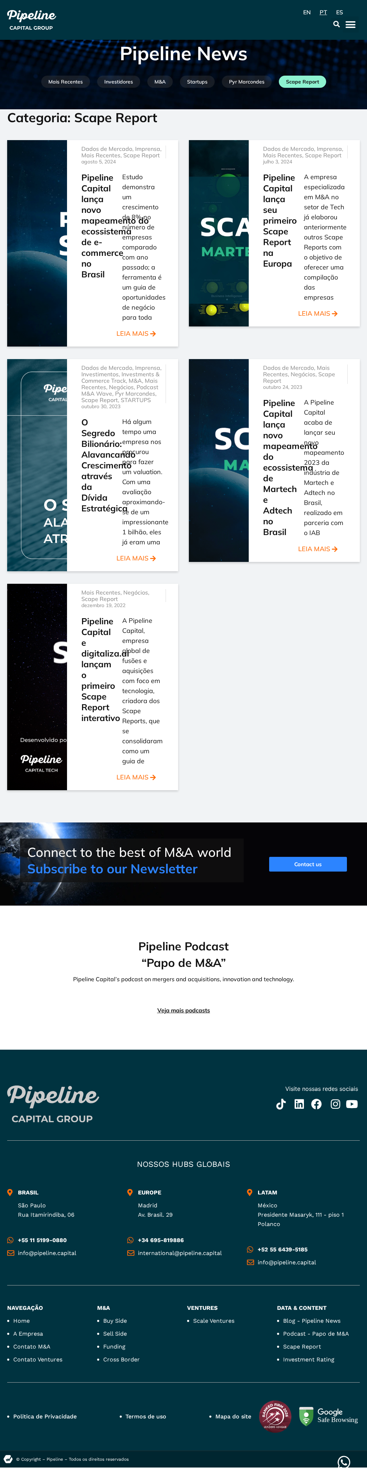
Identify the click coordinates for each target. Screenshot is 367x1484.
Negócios (121, 387)
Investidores (118, 81)
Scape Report (302, 81)
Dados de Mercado (106, 148)
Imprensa (147, 148)
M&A (160, 81)
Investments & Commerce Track (120, 377)
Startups (197, 81)
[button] (337, 24)
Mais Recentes (65, 81)
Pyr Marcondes (246, 81)
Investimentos (100, 374)
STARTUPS (136, 400)
